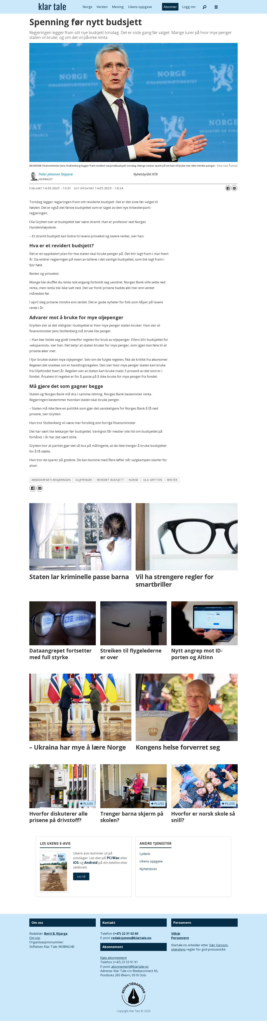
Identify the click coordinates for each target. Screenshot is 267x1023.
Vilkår (175, 933)
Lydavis (145, 854)
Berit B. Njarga (55, 933)
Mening (118, 6)
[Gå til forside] (52, 7)
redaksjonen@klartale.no (131, 938)
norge (133, 480)
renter (172, 480)
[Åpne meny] (216, 7)
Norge (87, 6)
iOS (76, 862)
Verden (102, 6)
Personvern (180, 938)
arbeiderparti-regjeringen (51, 480)
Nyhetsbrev (148, 869)
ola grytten (152, 480)
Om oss (34, 938)
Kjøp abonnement (113, 958)
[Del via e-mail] (234, 188)
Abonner (170, 6)
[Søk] (204, 7)
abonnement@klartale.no (130, 966)
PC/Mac (113, 858)
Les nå (81, 876)
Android (91, 862)
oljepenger (83, 480)
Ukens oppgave (140, 6)
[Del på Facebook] (228, 188)
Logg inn (188, 6)
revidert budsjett (110, 480)
